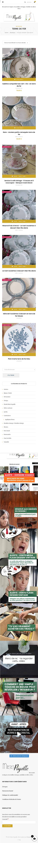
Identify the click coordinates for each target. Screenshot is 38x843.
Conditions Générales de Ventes (11, 799)
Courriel (5, 819)
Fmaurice (29, 837)
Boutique (12, 32)
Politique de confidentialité (10, 795)
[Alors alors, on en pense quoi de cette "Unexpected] (19, 697)
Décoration (7, 397)
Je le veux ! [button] (20, 79)
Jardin (5, 412)
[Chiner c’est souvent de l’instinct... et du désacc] (19, 622)
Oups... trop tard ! (20, 176)
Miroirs (6, 427)
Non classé (7, 431)
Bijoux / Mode (8, 393)
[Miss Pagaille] (19, 16)
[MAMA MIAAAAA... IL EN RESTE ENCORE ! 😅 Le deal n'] (19, 547)
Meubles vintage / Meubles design (14, 423)
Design (6, 400)
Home (6, 32)
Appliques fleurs (9, 419)
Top (19, 839)
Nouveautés (19, 88)
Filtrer (11, 375)
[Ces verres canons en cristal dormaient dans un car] (19, 734)
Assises (6, 389)
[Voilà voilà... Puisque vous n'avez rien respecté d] (19, 659)
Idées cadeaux (19, 136)
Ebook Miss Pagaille (9, 404)
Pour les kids (7, 438)
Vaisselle (19, 318)
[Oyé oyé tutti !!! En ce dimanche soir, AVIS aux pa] (19, 510)
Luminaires (7, 415)
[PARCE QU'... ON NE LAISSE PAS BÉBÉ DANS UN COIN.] (19, 584)
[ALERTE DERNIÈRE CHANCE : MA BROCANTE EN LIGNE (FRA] (19, 472)
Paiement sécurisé (7, 791)
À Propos (4, 786)
